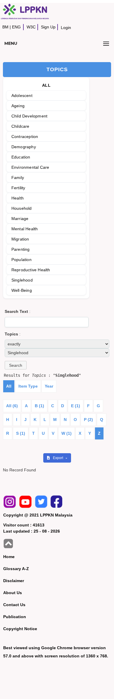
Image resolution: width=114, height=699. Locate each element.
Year (49, 386)
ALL (46, 85)
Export (58, 458)
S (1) (20, 433)
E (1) (75, 405)
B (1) (39, 405)
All (8, 386)
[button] (16, 365)
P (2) (88, 419)
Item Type (28, 386)
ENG (16, 27)
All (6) (12, 405)
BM (5, 27)
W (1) (66, 433)
